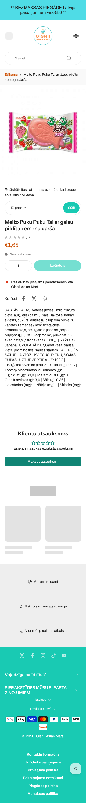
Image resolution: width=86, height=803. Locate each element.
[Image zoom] (43, 132)
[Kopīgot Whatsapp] (44, 298)
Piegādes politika (43, 786)
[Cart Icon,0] (76, 36)
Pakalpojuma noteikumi (43, 778)
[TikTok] (53, 655)
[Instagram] (43, 655)
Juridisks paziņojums (43, 762)
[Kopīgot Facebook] (23, 298)
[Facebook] (32, 655)
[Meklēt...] (69, 58)
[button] (57, 265)
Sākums (11, 74)
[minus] (10, 266)
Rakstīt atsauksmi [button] (43, 461)
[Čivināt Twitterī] (34, 298)
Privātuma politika (43, 770)
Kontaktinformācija (43, 754)
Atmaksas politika (43, 794)
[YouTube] (64, 655)
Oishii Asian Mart (49, 736)
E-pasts (18, 208)
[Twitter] (22, 655)
